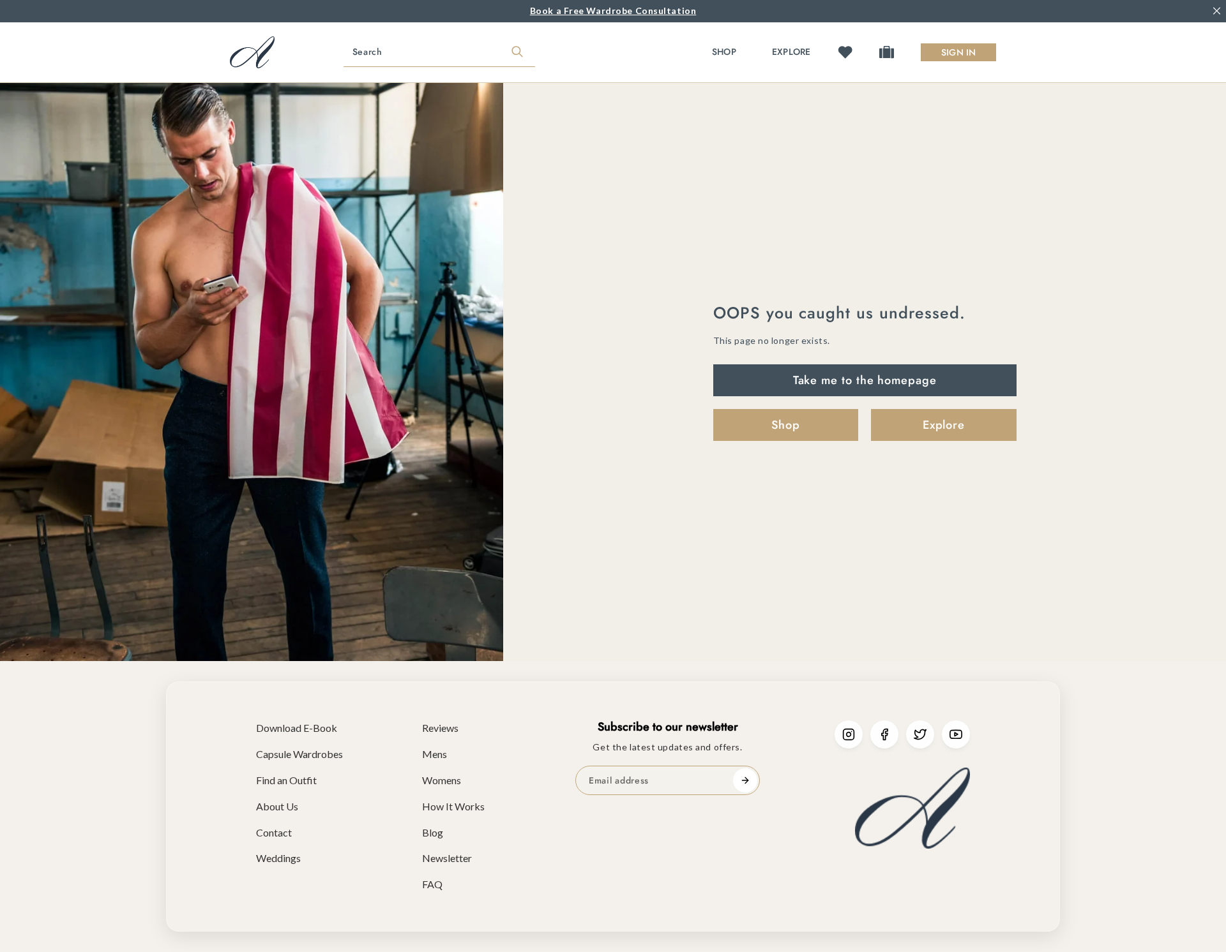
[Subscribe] (745, 780)
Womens (441, 780)
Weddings (278, 858)
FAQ (432, 884)
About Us (277, 806)
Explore (791, 51)
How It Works (453, 806)
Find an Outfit (286, 780)
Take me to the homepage (865, 380)
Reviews (440, 728)
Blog (432, 832)
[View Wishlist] (845, 52)
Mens (434, 754)
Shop (724, 51)
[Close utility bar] (1217, 11)
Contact (274, 832)
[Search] (517, 52)
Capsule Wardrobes (299, 754)
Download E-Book (296, 728)
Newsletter (447, 858)
